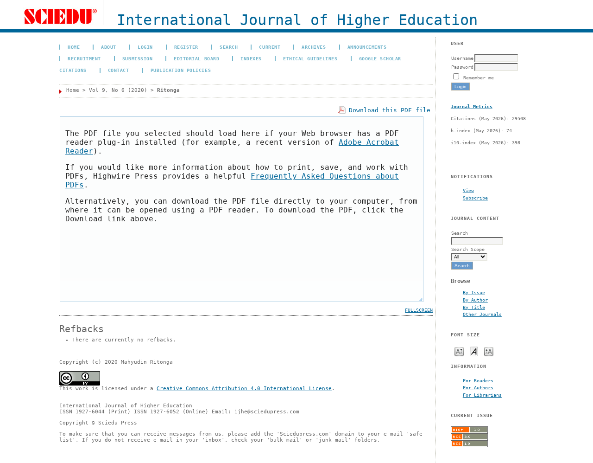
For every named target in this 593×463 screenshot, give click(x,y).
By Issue (474, 292)
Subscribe (475, 197)
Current (269, 47)
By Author (475, 299)
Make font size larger (488, 351)
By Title (474, 307)
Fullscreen (419, 310)
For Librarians (482, 395)
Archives (314, 47)
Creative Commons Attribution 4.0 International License (244, 389)
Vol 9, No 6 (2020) (118, 90)
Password (462, 67)
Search (229, 47)
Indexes (251, 58)
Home (74, 47)
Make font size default (474, 351)
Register (186, 47)
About (108, 47)
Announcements (367, 47)
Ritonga (168, 90)
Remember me (478, 77)
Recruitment (84, 58)
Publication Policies (181, 70)
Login (145, 47)
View (468, 190)
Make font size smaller (459, 351)
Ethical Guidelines (310, 58)
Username (462, 58)
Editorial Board (196, 58)
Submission (137, 58)
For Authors (478, 387)
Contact (118, 70)
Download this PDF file (389, 110)
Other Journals (482, 314)
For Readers (478, 380)
